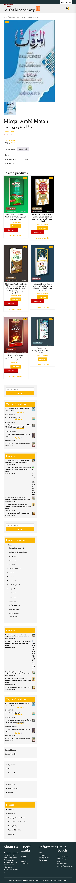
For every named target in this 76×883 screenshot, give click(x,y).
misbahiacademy (19, 10)
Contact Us (11, 784)
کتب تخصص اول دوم (15, 568)
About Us (11, 809)
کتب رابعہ (12, 589)
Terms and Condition (14, 830)
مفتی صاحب (14, 616)
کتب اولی (12, 564)
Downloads (11, 773)
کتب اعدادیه (12, 556)
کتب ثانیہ (11, 576)
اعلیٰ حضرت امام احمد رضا (17, 548)
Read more (16, 226)
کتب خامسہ (12, 580)
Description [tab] (10, 149)
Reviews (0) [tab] (22, 149)
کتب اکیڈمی (12, 560)
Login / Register (66, 2)
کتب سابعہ (12, 593)
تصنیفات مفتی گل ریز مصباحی (18, 552)
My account (12, 765)
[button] (10, 140)
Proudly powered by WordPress (20, 880)
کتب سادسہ (12, 597)
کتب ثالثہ (11, 572)
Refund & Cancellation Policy (17, 822)
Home (6, 17)
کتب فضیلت (12, 601)
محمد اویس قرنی (14, 609)
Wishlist (10, 792)
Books (11, 17)
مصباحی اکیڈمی (14, 613)
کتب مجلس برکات (14, 605)
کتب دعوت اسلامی (14, 584)
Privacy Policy (12, 826)
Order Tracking (13, 788)
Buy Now (11, 230)
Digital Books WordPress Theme (43, 880)
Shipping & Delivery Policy (16, 818)
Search (20, 393)
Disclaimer (11, 834)
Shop (9, 769)
